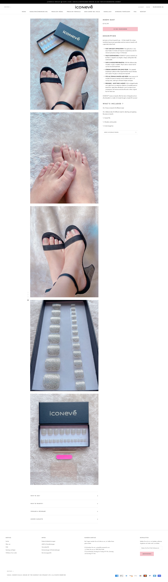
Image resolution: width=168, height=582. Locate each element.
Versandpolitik (45, 547)
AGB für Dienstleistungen (48, 544)
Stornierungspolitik (46, 553)
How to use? (35, 496)
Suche (148, 7)
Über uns (8, 544)
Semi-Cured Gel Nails (92, 11)
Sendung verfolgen (122, 11)
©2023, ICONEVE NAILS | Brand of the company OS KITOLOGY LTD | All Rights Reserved (36, 575)
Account (141, 7)
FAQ (135, 11)
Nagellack (108, 11)
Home (24, 11)
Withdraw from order (11, 553)
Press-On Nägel (57, 11)
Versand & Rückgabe (38, 511)
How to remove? (37, 503)
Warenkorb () (158, 7)
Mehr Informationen (111, 132)
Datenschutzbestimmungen (48, 541)
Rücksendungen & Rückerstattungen (51, 550)
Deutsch (7, 7)
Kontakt (143, 11)
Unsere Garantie (37, 519)
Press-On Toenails (74, 11)
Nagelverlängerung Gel (39, 11)
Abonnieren (147, 554)
